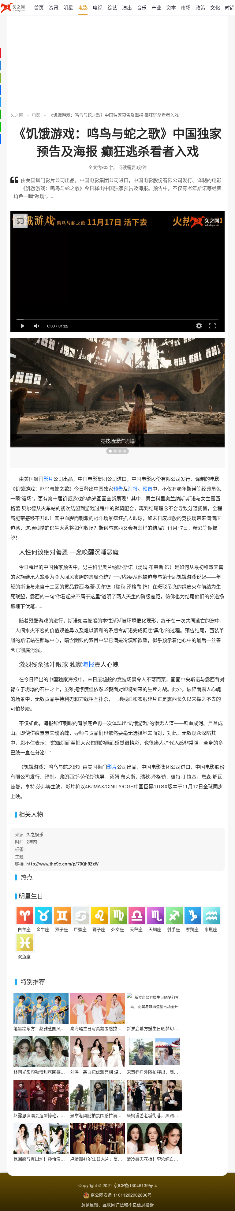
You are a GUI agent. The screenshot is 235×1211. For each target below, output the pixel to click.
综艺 (112, 7)
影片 (48, 478)
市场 (186, 7)
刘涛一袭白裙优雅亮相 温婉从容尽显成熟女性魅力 (118, 1072)
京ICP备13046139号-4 (135, 1185)
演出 (127, 7)
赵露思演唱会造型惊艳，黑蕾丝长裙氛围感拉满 (58, 1115)
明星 (68, 7)
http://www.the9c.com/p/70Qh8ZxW (62, 864)
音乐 (142, 7)
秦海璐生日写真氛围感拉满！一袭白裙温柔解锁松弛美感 (123, 1028)
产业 (156, 7)
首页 (39, 7)
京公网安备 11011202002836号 (121, 1195)
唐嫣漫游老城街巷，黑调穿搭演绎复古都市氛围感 (174, 1115)
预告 (118, 488)
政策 (200, 7)
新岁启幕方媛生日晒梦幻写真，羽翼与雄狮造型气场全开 (180, 1028)
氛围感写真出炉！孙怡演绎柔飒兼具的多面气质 (58, 1159)
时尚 (230, 7)
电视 (98, 7)
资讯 (53, 7)
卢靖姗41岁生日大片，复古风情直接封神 (109, 1159)
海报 (133, 488)
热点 (27, 877)
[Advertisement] (117, 64)
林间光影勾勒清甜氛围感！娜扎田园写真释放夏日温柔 (64, 1072)
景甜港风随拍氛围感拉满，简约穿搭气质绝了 (113, 1115)
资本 (171, 7)
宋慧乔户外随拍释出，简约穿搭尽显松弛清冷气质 (174, 1072)
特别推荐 (33, 981)
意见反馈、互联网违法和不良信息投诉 (117, 1205)
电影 (83, 7)
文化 (215, 7)
